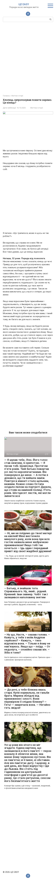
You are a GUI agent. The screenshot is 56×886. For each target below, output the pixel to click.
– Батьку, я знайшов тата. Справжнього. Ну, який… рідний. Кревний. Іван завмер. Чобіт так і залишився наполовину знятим (26, 593)
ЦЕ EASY (24, 4)
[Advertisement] (28, 58)
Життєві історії (36, 108)
